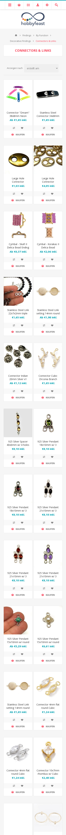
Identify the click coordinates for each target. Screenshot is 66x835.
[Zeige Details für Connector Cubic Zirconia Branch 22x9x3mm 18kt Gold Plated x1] (48, 357)
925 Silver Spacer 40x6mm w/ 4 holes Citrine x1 (18, 445)
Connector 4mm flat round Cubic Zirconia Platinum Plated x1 (18, 775)
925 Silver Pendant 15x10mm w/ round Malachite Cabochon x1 (18, 643)
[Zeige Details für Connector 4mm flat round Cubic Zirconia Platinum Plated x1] (18, 751)
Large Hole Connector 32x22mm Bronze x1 (18, 183)
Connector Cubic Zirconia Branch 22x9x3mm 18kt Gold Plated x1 (48, 380)
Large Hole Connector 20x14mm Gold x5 (48, 182)
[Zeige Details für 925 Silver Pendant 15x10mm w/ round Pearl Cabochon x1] (48, 620)
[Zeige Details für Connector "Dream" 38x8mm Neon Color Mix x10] (18, 94)
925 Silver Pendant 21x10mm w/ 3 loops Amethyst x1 (48, 576)
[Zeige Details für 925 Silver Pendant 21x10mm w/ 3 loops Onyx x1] (48, 488)
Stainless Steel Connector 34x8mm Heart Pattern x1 (48, 116)
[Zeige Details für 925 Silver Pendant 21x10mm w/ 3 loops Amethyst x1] (48, 554)
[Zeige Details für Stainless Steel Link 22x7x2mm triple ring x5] (18, 291)
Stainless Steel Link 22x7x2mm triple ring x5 (18, 313)
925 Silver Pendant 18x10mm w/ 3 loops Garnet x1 (18, 511)
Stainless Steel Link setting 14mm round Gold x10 (18, 708)
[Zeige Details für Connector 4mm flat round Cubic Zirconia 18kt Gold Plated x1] (48, 686)
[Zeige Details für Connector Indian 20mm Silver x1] (18, 357)
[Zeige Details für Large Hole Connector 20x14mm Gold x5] (48, 160)
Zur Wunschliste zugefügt (22, 128)
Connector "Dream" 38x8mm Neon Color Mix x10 (18, 116)
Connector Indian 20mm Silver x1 (18, 377)
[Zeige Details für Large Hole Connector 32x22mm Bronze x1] (18, 160)
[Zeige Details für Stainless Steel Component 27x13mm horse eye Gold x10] (18, 817)
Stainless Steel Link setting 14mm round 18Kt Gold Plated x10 (48, 315)
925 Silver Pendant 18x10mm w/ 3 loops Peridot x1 (48, 445)
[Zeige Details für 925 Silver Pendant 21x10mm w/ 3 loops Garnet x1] (18, 554)
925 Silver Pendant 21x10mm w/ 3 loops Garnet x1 (18, 576)
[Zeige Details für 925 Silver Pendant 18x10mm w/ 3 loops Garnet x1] (18, 488)
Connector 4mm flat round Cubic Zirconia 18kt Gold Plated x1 (47, 709)
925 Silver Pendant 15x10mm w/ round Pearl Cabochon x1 (48, 642)
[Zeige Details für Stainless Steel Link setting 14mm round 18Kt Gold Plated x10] (48, 291)
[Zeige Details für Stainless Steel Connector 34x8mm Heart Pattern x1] (48, 94)
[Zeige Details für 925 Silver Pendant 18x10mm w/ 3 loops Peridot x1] (48, 423)
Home (16, 35)
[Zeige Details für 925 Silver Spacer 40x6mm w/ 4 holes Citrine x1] (18, 423)
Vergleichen (14, 128)
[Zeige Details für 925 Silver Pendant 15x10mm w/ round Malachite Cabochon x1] (18, 620)
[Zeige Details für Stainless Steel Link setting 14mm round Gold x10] (18, 686)
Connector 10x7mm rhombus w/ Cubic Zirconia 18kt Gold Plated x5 (48, 775)
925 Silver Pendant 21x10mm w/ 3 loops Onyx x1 (48, 511)
